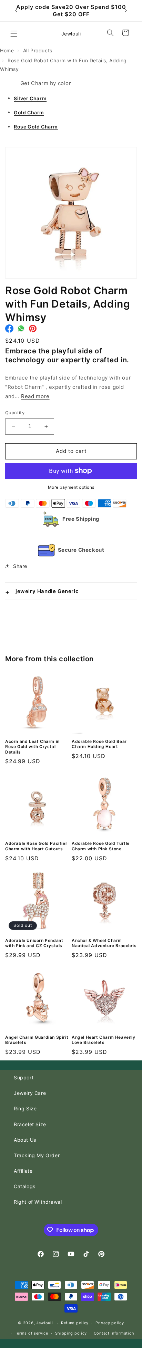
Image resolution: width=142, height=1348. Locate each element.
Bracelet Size (30, 1124)
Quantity (14, 412)
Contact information (114, 1333)
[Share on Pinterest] (33, 330)
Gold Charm (29, 112)
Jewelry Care (30, 1093)
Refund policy (75, 1322)
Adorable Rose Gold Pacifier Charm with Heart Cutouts (36, 846)
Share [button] (20, 566)
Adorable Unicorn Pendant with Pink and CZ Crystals (34, 943)
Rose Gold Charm (36, 126)
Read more (35, 396)
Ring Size (25, 1108)
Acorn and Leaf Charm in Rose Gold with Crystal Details (32, 747)
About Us (25, 1140)
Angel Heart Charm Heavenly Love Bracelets (103, 1040)
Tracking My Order (37, 1155)
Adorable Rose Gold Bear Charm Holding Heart (99, 744)
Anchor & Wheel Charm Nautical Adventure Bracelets (104, 943)
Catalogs (25, 1186)
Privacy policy (109, 1322)
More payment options (71, 487)
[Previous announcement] (16, 10)
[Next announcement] (125, 10)
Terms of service (31, 1333)
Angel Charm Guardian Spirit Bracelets (36, 1040)
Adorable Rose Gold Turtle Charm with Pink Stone (101, 846)
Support (23, 1077)
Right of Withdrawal (38, 1202)
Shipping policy (71, 1333)
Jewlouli (44, 1322)
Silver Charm (30, 98)
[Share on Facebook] (9, 330)
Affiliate (23, 1171)
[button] (13, 33)
